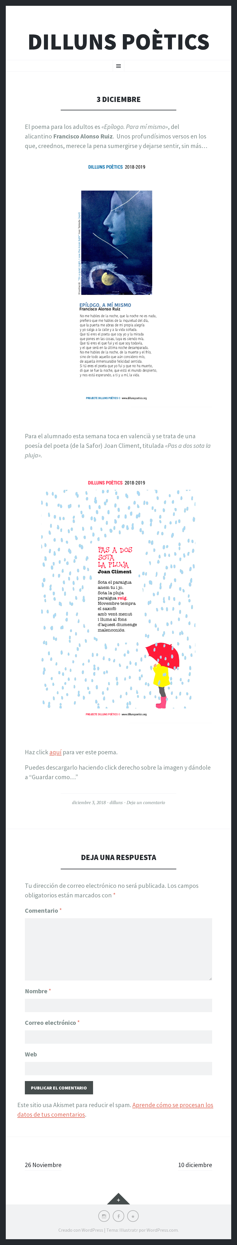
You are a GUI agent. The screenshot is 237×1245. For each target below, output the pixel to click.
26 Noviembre (43, 1165)
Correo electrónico (52, 1022)
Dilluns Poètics (118, 41)
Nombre (38, 991)
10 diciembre (195, 1165)
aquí (55, 752)
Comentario (43, 910)
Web (31, 1054)
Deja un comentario (146, 802)
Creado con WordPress (80, 1230)
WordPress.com (162, 1230)
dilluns (116, 802)
